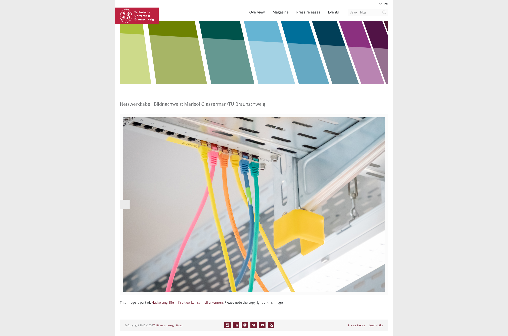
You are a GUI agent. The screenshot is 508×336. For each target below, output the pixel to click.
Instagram (227, 325)
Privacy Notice (356, 325)
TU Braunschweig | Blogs (168, 325)
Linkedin (236, 325)
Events (333, 12)
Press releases (308, 12)
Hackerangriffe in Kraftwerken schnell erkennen (187, 302)
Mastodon (245, 325)
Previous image (125, 204)
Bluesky (253, 325)
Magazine (281, 12)
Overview (257, 12)
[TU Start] (137, 15)
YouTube (262, 325)
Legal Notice (376, 325)
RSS (271, 325)
